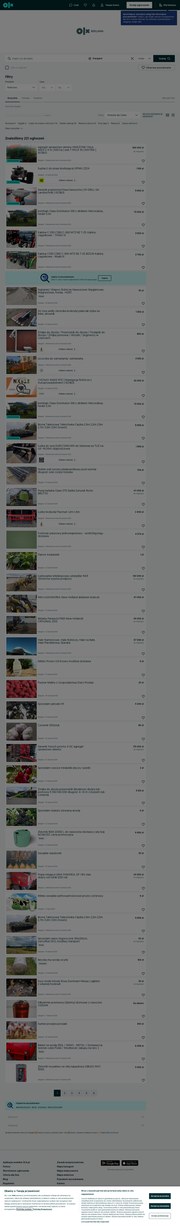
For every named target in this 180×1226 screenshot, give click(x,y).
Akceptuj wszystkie (160, 1196)
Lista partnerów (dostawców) (95, 1222)
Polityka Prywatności (42, 1209)
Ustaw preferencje (159, 1216)
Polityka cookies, (24, 1209)
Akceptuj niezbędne (160, 1206)
